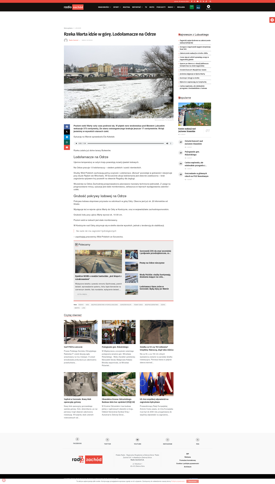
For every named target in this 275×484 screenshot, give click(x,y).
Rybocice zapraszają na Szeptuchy (193, 82)
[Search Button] (210, 1)
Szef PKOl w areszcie (73, 347)
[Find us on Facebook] (191, 1)
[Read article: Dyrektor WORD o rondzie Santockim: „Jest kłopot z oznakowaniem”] (98, 261)
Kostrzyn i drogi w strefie (189, 78)
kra (87, 305)
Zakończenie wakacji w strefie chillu (194, 53)
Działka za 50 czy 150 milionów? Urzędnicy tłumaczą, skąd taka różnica (156, 348)
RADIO (170, 7)
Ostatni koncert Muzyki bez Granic (193, 70)
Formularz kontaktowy (188, 460)
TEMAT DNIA (138, 305)
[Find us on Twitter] (194, 1)
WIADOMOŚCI (103, 7)
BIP (187, 454)
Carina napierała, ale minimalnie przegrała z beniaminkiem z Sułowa (193, 87)
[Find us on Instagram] (200, 1)
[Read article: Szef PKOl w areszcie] (81, 332)
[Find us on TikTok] (206, 1)
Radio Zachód (73, 40)
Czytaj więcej (83, 294)
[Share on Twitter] (67, 132)
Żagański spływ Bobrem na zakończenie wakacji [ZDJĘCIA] (195, 42)
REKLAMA (181, 7)
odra (163, 305)
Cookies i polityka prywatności (187, 463)
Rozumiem (193, 481)
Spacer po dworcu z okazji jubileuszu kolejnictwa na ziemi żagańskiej (194, 65)
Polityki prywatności (177, 481)
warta (77, 308)
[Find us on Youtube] (137, 440)
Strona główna (68, 28)
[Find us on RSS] (203, 1)
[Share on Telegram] (67, 137)
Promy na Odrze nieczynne (152, 263)
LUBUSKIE (78, 28)
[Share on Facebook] (67, 126)
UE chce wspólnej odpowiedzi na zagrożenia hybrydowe (154, 400)
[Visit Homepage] (77, 7)
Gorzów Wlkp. (125, 305)
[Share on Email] (67, 147)
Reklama (188, 457)
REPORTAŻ (136, 7)
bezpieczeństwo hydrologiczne (104, 305)
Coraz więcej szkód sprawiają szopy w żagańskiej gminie (194, 58)
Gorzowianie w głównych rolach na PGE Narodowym (197, 175)
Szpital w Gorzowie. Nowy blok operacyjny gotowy (77, 400)
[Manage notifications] (4, 480)
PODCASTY (161, 7)
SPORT (116, 7)
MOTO (151, 7)
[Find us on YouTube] (198, 1)
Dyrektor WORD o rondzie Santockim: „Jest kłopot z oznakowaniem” (98, 277)
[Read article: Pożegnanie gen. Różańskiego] (118, 332)
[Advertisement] (137, 19)
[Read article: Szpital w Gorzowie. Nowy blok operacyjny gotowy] (81, 384)
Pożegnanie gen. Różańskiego (115, 347)
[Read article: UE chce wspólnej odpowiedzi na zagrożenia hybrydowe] (156, 384)
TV (146, 7)
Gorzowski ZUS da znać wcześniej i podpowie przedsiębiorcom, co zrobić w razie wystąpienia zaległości (155, 252)
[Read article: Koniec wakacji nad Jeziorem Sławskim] (194, 114)
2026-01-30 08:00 (87, 40)
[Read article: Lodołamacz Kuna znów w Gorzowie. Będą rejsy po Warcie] (131, 290)
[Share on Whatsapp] (67, 142)
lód (83, 308)
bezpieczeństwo (151, 305)
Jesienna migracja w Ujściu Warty (192, 74)
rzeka (81, 305)
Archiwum (187, 467)
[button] (272, 20)
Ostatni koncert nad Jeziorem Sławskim (194, 142)
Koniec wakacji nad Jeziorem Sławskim (187, 130)
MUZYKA (126, 7)
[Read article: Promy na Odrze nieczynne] (131, 266)
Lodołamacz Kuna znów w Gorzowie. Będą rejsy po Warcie (154, 287)
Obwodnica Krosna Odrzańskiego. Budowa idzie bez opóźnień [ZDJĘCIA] (118, 400)
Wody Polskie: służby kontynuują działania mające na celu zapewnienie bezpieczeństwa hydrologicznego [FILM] (155, 276)
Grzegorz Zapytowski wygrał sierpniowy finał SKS (195, 48)
